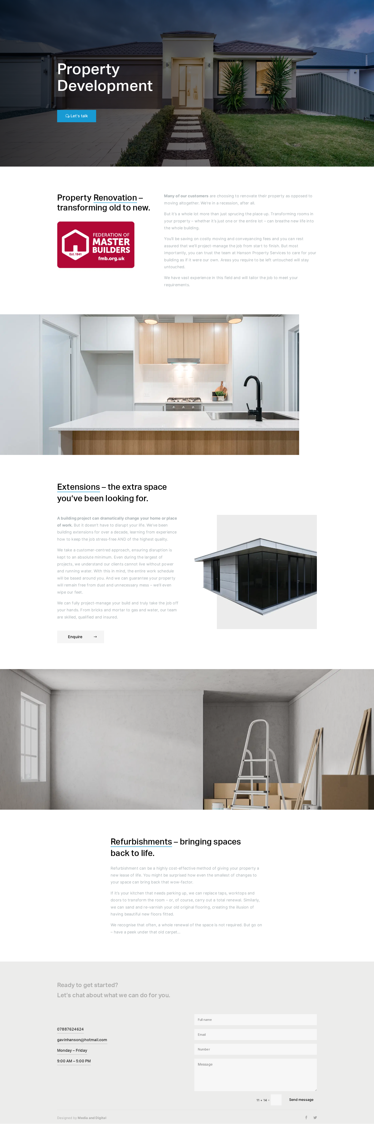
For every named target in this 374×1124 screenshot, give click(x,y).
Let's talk (79, 116)
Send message (301, 1099)
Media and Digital (92, 1118)
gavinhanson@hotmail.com (82, 1039)
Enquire (75, 636)
